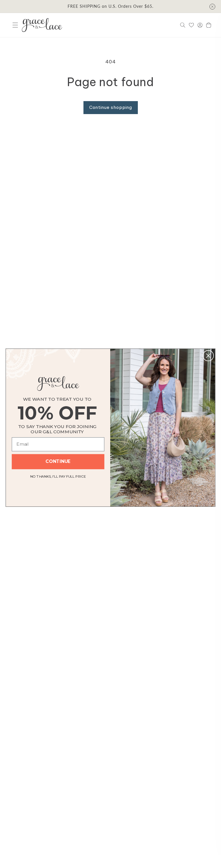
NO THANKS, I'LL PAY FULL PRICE (58, 475)
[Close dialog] (208, 355)
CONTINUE (58, 461)
